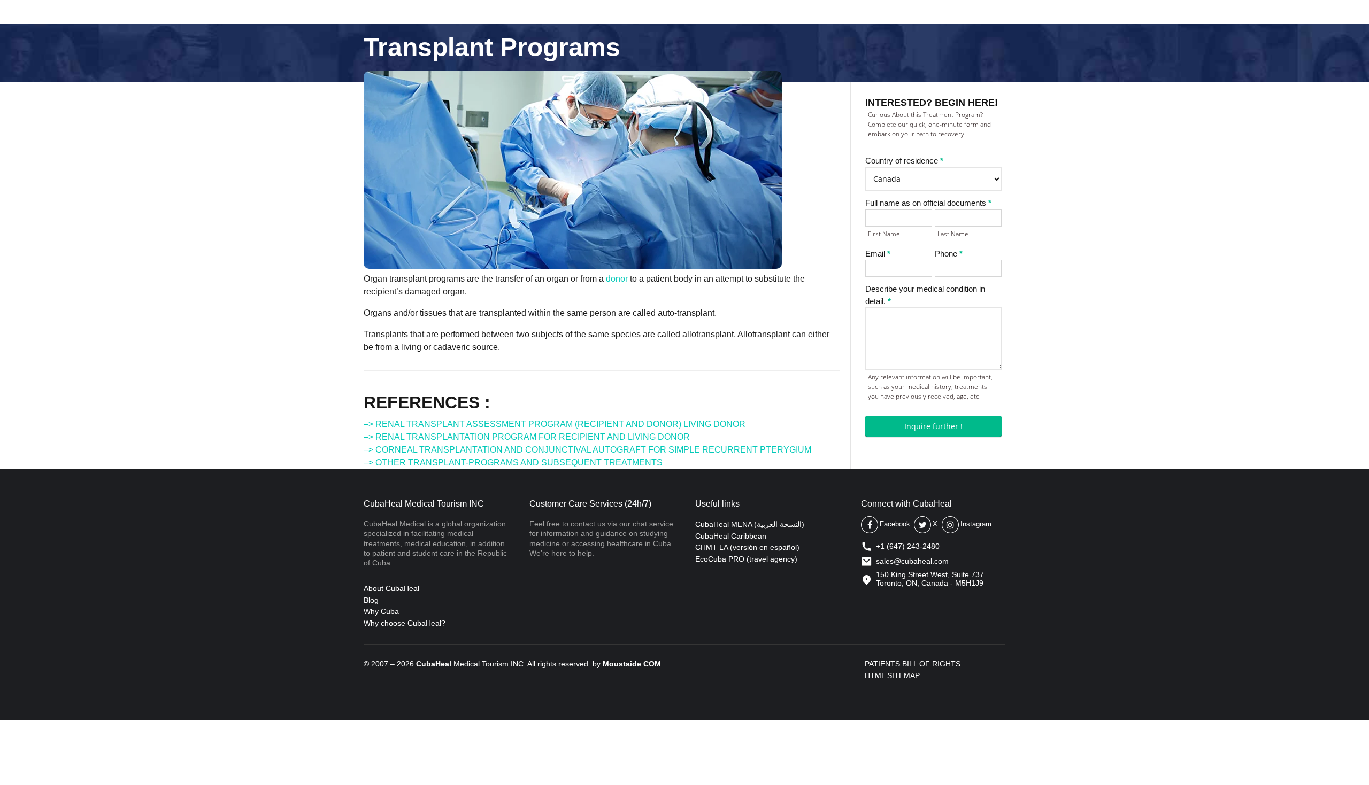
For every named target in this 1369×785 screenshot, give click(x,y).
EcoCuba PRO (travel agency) (746, 559)
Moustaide (622, 663)
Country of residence (904, 160)
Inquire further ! (933, 426)
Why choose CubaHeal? (404, 623)
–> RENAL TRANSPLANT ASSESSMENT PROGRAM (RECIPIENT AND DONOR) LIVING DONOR (554, 424)
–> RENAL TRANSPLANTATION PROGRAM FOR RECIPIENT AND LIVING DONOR (527, 436)
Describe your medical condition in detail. (925, 295)
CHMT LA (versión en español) (747, 547)
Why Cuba (381, 611)
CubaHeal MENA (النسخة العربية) (749, 524)
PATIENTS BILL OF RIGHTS (912, 663)
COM (652, 663)
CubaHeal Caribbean (730, 536)
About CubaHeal (391, 588)
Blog (371, 600)
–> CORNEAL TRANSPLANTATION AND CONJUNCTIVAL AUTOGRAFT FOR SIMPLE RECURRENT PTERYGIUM (587, 449)
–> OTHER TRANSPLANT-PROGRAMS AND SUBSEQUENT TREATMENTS (513, 462)
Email (877, 253)
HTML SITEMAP (892, 675)
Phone (949, 253)
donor (617, 278)
